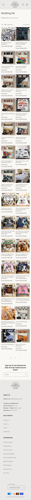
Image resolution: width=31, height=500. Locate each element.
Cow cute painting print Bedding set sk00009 (21, 67)
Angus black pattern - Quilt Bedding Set (22, 161)
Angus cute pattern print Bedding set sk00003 (7, 185)
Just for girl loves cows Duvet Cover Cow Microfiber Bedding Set (22, 209)
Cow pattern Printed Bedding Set (6, 43)
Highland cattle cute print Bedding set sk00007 (7, 90)
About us (6, 424)
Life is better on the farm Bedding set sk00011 (21, 114)
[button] (3, 5)
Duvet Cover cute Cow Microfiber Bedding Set (6, 209)
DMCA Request (7, 465)
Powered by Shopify (19, 496)
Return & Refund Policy (9, 457)
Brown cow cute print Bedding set (21, 345)
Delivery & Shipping (8, 454)
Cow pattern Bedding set (22, 321)
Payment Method (8, 461)
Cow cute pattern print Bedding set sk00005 (21, 138)
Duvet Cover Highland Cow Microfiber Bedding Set (7, 254)
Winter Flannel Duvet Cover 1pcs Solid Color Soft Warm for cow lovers (8, 323)
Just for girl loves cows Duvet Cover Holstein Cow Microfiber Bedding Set (22, 277)
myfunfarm (12, 496)
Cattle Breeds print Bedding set (8, 114)
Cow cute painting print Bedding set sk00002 (7, 161)
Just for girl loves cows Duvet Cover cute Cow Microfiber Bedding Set (22, 232)
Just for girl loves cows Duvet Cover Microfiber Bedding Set (23, 299)
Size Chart (6, 473)
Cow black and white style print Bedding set (7, 67)
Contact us (6, 420)
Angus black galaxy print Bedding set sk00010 (21, 43)
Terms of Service (7, 450)
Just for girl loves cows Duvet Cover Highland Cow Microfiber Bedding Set (8, 300)
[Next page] (20, 357)
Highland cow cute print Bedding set (21, 90)
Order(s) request (8, 442)
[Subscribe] (25, 375)
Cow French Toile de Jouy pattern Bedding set (22, 185)
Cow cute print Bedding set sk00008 (7, 138)
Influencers (6, 431)
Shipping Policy (7, 469)
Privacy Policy (7, 446)
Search (5, 427)
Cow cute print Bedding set (7, 344)
